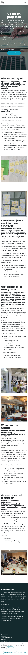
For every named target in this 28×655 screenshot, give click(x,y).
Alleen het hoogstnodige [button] (10, 652)
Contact (5, 634)
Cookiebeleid (9, 647)
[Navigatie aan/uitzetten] (25, 2)
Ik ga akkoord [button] (22, 652)
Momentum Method (14, 53)
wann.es (12, 618)
